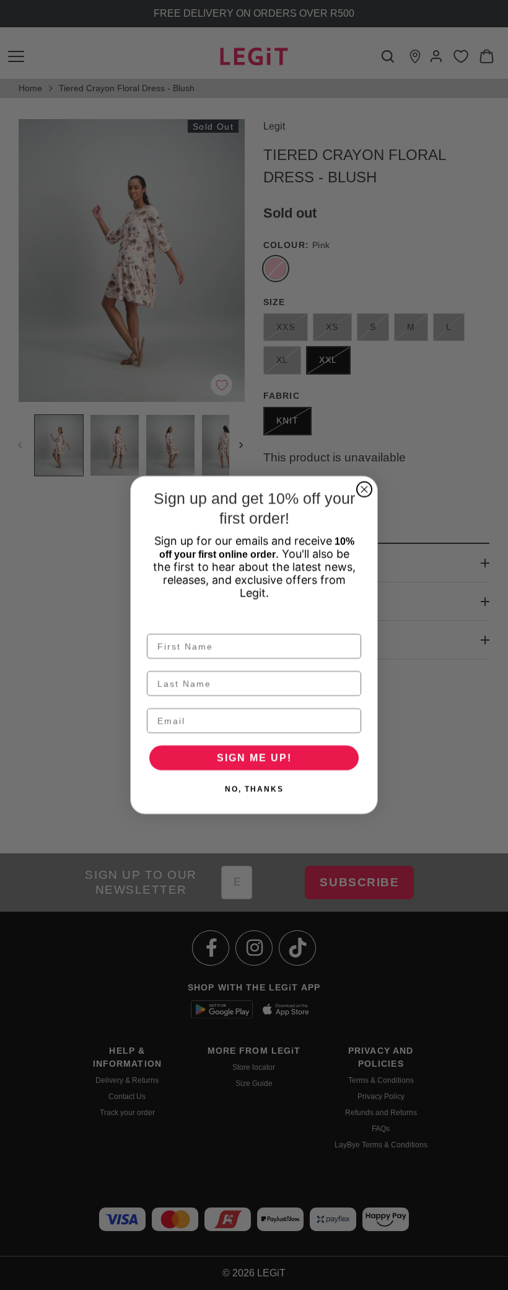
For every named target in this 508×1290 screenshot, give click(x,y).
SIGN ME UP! (254, 757)
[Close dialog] (364, 489)
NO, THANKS (254, 789)
